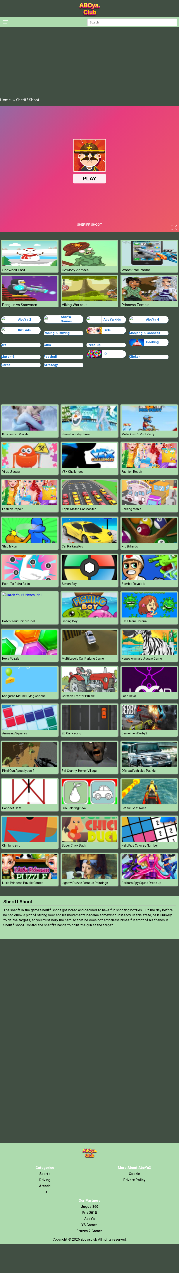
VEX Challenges (73, 471)
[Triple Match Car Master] (89, 504)
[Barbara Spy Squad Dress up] (149, 878)
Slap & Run (9, 546)
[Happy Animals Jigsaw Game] (149, 654)
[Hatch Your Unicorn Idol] (21, 595)
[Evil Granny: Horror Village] (89, 766)
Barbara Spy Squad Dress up (141, 883)
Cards (5, 365)
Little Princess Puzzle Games (22, 883)
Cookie (134, 1174)
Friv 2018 (89, 1213)
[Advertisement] (89, 62)
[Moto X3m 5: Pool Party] (149, 429)
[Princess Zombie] (149, 300)
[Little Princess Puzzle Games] (29, 878)
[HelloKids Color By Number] (149, 841)
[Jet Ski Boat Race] (149, 803)
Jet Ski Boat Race (134, 808)
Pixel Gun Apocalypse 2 (18, 770)
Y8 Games (89, 1225)
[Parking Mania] (149, 504)
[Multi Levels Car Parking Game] (89, 654)
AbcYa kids (112, 319)
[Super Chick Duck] (89, 841)
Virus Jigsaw (11, 471)
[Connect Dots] (29, 803)
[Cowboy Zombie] (89, 265)
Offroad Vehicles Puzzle (139, 770)
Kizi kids (24, 330)
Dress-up (93, 345)
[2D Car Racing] (89, 728)
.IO (45, 1192)
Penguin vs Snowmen (19, 305)
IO (105, 354)
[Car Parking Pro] (89, 541)
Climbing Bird (11, 845)
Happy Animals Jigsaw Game (142, 658)
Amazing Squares (14, 733)
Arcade (44, 1186)
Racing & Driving (57, 333)
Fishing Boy (69, 621)
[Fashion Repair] (149, 467)
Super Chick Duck (74, 845)
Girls (107, 330)
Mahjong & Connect (144, 333)
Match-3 (8, 357)
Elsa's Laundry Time (76, 434)
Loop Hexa (129, 696)
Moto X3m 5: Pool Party (138, 434)
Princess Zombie (135, 305)
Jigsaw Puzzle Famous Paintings (85, 883)
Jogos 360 (89, 1207)
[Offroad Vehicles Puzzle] (149, 766)
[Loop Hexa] (149, 691)
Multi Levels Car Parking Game (83, 658)
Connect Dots (12, 808)
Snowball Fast (13, 270)
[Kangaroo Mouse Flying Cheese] (29, 691)
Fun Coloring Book (74, 808)
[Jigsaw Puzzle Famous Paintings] (89, 878)
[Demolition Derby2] (149, 728)
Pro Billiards (130, 546)
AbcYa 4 (152, 319)
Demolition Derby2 (134, 733)
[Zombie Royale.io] (149, 579)
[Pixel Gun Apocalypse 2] (29, 766)
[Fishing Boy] (89, 616)
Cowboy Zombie (75, 270)
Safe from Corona (134, 621)
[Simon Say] (89, 579)
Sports (44, 1174)
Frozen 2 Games (90, 1231)
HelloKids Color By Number (140, 845)
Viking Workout (74, 305)
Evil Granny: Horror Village (79, 770)
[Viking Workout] (89, 300)
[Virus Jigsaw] (29, 467)
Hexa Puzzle (10, 658)
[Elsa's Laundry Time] (89, 429)
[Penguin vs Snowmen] (29, 300)
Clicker (134, 357)
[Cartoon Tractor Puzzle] (89, 691)
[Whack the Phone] (149, 265)
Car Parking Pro (72, 546)
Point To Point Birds (16, 584)
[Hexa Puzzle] (29, 654)
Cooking (152, 342)
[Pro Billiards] (149, 541)
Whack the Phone (136, 270)
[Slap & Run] (29, 541)
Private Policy (134, 1180)
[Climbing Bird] (29, 841)
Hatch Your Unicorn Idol (18, 621)
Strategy (51, 365)
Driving (44, 1180)
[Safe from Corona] (149, 616)
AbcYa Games (66, 319)
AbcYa (89, 1219)
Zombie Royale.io (133, 584)
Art (3, 345)
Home (5, 100)
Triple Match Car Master (79, 509)
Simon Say (69, 584)
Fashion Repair (132, 471)
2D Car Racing (71, 733)
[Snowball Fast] (29, 265)
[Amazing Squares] (29, 728)
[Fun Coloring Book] (89, 803)
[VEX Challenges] (89, 467)
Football (50, 357)
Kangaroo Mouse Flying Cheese (24, 696)
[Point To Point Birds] (29, 579)
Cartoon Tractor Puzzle (78, 696)
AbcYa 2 (24, 319)
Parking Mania (131, 509)
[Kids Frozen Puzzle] (29, 429)
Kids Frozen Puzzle (15, 434)
